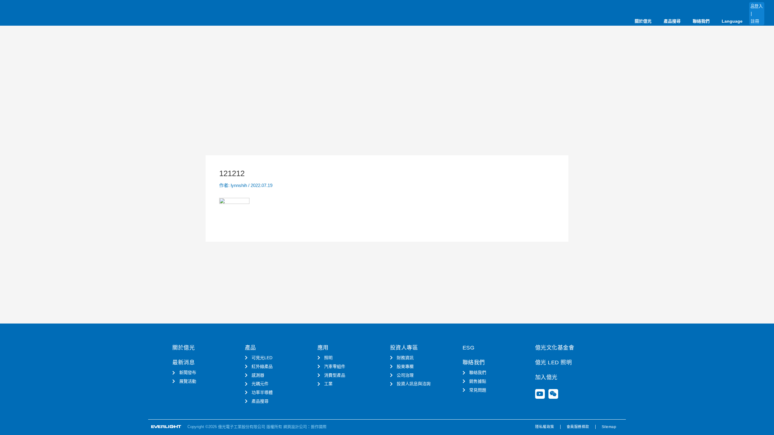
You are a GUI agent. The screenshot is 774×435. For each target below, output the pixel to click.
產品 (250, 348)
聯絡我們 (701, 21)
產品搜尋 (672, 21)
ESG (469, 348)
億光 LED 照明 (553, 362)
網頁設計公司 (295, 426)
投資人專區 (404, 348)
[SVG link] (166, 426)
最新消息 (183, 362)
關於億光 (643, 21)
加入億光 (546, 377)
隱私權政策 (544, 427)
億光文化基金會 (554, 348)
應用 (323, 348)
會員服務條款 (578, 427)
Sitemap (609, 427)
